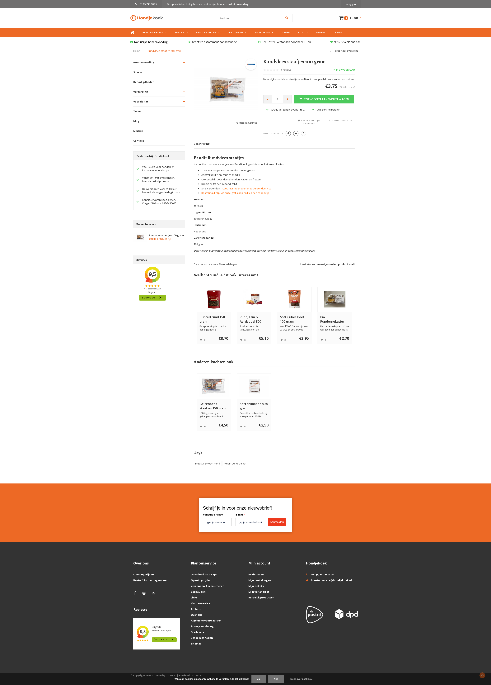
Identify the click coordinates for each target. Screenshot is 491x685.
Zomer (285, 32)
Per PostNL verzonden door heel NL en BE (288, 42)
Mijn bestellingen (259, 580)
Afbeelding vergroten (248, 122)
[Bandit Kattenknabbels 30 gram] (254, 386)
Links (194, 597)
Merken (320, 32)
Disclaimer (197, 632)
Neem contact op (342, 120)
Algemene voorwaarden (206, 620)
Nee (276, 679)
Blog (301, 32)
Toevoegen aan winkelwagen (326, 99)
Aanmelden (277, 521)
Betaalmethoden (202, 638)
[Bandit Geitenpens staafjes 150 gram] (214, 386)
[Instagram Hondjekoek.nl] (144, 593)
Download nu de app (204, 574)
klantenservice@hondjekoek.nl (331, 580)
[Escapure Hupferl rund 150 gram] (214, 299)
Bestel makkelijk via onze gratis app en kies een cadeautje (235, 193)
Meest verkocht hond (207, 463)
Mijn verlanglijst (258, 591)
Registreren (256, 574)
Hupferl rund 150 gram (212, 319)
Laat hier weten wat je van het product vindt (327, 264)
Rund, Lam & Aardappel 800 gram (250, 319)
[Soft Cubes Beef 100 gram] (294, 299)
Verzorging (235, 32)
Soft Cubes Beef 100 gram (292, 319)
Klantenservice (200, 603)
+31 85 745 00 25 (147, 4)
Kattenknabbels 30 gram (254, 406)
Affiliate (196, 609)
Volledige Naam (213, 514)
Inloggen (351, 4)
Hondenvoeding (153, 32)
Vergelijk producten (261, 597)
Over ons (196, 614)
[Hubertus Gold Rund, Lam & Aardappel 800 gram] (254, 299)
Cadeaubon (198, 591)
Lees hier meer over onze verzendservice (246, 188)
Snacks (180, 32)
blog (136, 121)
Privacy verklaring (202, 626)
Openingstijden (201, 580)
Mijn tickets (256, 586)
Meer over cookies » (301, 679)
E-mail (240, 514)
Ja (258, 679)
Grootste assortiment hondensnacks (214, 42)
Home (132, 32)
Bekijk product (158, 238)
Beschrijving (202, 143)
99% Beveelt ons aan (347, 42)
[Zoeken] (286, 18)
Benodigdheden (206, 32)
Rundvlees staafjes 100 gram (164, 51)
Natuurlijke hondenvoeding (150, 42)
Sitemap (196, 643)
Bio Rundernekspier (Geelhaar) (332, 319)
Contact (339, 32)
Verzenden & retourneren (207, 586)
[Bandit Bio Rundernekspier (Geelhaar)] (334, 299)
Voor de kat (262, 32)
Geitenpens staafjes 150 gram (212, 406)
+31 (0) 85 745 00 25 (322, 574)
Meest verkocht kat (235, 463)
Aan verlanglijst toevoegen (310, 122)
